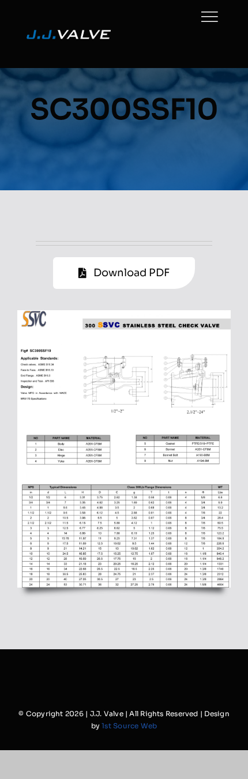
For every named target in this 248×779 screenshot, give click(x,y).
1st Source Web (129, 725)
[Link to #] (209, 17)
